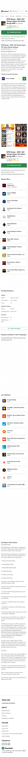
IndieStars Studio (6, 544)
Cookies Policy (5, 731)
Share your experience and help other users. (12, 40)
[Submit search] (10, 11)
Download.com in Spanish (8, 718)
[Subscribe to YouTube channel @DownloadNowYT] (9, 744)
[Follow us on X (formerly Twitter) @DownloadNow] (6, 744)
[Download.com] (5, 11)
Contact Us (4, 715)
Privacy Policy (5, 726)
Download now (15, 32)
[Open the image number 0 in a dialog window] (7, 135)
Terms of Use (5, 728)
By (11, 26)
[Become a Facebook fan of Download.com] (3, 744)
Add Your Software (6, 713)
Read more (14, 51)
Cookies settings (5, 736)
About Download (5, 710)
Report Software (15, 328)
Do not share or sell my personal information (12, 733)
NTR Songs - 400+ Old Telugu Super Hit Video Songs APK (16, 21)
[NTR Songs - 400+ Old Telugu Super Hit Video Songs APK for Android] (3, 23)
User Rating (9, 27)
